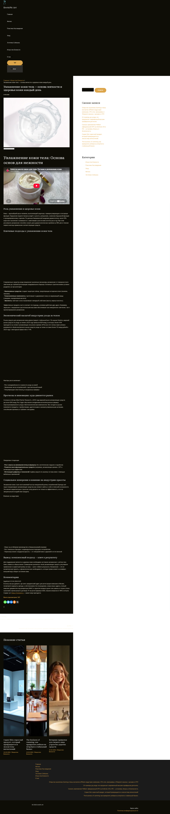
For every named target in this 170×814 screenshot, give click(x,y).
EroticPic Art (10, 7)
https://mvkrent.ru (17, 593)
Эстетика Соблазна (13, 43)
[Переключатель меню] (15, 62)
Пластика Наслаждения (15, 28)
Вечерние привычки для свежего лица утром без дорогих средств (58, 743)
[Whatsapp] (5, 602)
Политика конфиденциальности (127, 811)
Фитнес (9, 21)
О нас (9, 57)
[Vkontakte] (11, 602)
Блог (14, 69)
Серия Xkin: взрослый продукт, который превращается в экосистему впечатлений (13, 744)
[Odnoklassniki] (14, 602)
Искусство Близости (13, 50)
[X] (17, 602)
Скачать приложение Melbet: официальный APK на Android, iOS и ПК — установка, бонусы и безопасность (103, 789)
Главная (10, 14)
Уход (8, 35)
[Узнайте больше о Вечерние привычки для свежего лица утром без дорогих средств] (59, 736)
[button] (12, 56)
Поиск (83, 86)
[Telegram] (8, 602)
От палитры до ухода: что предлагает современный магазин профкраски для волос (93, 119)
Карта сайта (134, 808)
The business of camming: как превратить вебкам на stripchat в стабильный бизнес (36, 744)
